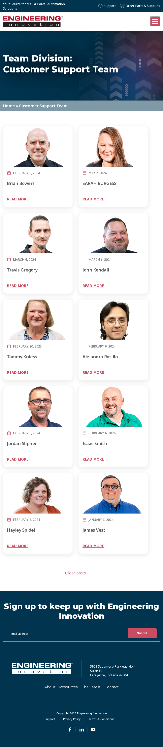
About (49, 687)
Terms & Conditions (101, 719)
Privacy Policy (72, 719)
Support (110, 6)
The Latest (91, 687)
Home (9, 105)
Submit (142, 633)
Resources (68, 687)
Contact (112, 687)
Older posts (75, 573)
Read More (17, 199)
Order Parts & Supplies (143, 6)
